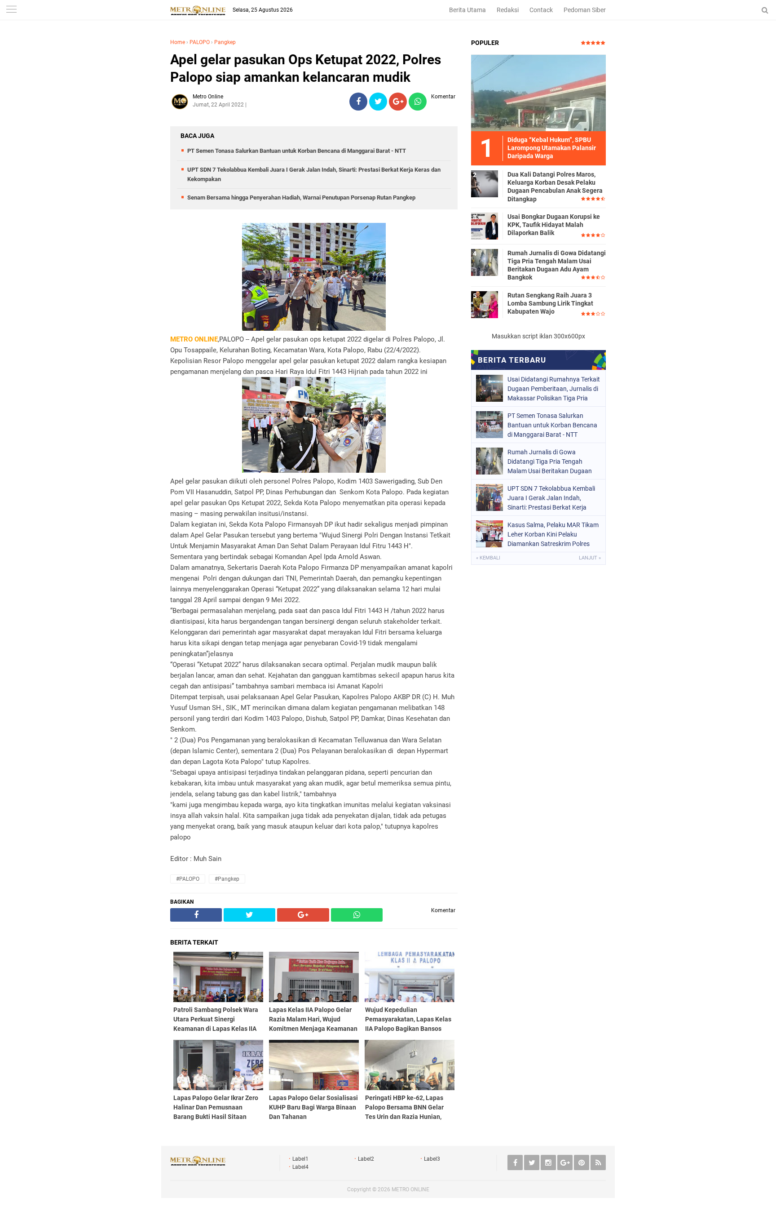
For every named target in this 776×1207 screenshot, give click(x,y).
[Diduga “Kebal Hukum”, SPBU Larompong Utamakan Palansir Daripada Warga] (538, 92)
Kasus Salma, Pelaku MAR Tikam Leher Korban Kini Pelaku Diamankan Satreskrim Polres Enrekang (553, 534)
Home (177, 42)
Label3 (432, 1159)
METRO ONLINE (410, 1189)
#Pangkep (227, 879)
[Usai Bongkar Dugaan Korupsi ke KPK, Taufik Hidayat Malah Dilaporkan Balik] (484, 226)
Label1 (300, 1159)
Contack (541, 9)
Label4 (300, 1167)
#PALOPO (187, 879)
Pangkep (225, 42)
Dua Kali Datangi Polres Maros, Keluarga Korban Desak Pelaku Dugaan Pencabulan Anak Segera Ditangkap (555, 187)
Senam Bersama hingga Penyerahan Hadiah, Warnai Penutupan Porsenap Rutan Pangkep (301, 197)
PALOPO (200, 42)
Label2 (366, 1159)
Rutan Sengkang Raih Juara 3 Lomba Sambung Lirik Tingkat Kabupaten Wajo (550, 303)
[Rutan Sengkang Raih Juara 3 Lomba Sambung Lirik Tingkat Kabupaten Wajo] (484, 304)
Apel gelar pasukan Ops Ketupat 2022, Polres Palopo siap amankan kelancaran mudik (305, 68)
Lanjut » (590, 558)
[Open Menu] (11, 10)
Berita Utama (467, 9)
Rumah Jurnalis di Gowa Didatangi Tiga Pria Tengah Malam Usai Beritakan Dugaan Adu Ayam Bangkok (556, 265)
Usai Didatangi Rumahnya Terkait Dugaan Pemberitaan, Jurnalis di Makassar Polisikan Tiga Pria (553, 389)
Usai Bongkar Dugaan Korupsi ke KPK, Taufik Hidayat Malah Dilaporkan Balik (553, 224)
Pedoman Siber (585, 9)
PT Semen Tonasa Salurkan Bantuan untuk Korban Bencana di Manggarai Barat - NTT (296, 150)
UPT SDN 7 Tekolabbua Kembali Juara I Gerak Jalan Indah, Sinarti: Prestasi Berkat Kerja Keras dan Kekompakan (551, 498)
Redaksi (508, 9)
